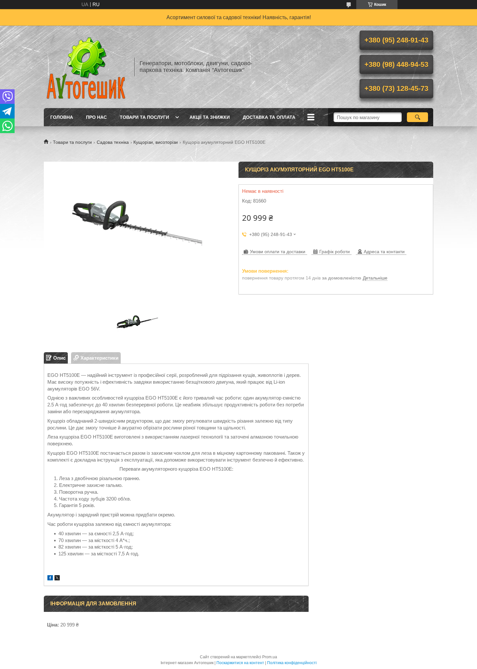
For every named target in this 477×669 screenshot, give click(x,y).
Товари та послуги (144, 117)
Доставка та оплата (269, 117)
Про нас (96, 117)
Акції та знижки (210, 117)
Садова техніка (113, 142)
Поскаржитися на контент (240, 663)
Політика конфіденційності (292, 663)
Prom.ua (269, 657)
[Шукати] (417, 117)
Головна (61, 117)
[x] (57, 578)
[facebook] (50, 578)
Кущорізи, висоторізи (155, 142)
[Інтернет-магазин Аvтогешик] (86, 67)
